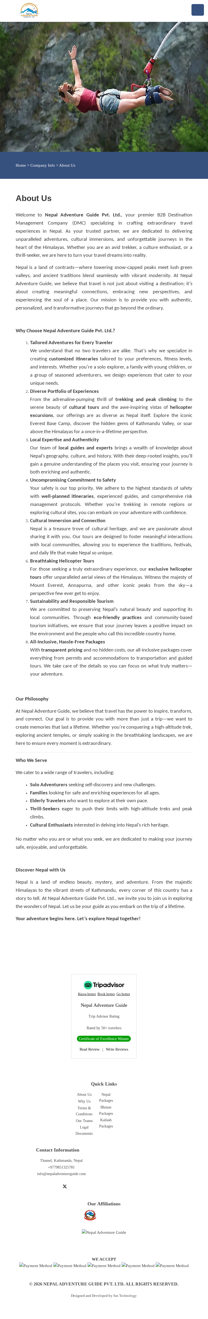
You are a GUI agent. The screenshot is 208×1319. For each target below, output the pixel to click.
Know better (87, 994)
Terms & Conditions (84, 1111)
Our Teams (84, 1121)
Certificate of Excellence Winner (104, 1039)
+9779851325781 (61, 1167)
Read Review (90, 1049)
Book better (106, 994)
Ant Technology (125, 1296)
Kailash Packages (106, 1123)
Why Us (84, 1101)
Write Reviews (117, 1049)
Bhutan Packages (106, 1110)
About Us (84, 1095)
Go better (123, 994)
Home (21, 165)
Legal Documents (84, 1130)
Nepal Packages (106, 1098)
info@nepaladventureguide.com (61, 1174)
